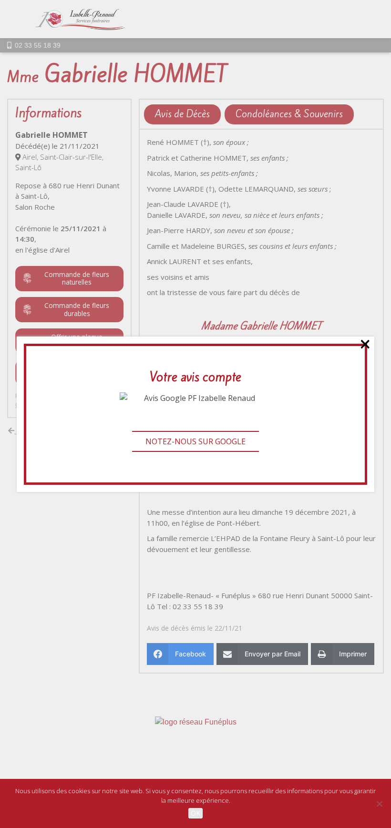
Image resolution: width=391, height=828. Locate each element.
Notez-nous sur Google (195, 441)
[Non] (379, 803)
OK (195, 813)
